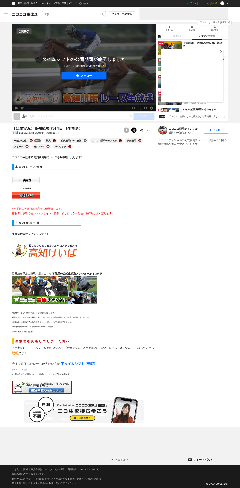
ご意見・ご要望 (20, 469)
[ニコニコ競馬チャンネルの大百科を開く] (120, 140)
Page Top (120, 459)
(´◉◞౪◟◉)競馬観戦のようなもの (199, 109)
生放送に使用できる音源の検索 (51, 479)
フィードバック (203, 459)
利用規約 (72, 469)
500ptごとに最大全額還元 (213, 22)
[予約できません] (126, 130)
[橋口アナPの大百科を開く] (48, 146)
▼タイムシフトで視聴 (78, 364)
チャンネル (45, 3)
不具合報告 (36, 469)
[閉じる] (229, 22)
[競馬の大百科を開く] (54, 140)
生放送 (34, 3)
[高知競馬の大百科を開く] (139, 140)
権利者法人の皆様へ (22, 478)
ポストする (133, 130)
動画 (20, 3)
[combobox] (74, 14)
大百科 (56, 3)
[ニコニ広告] (24, 116)
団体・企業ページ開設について (86, 479)
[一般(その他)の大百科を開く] (31, 140)
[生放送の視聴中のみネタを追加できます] (17, 116)
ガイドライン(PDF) (89, 469)
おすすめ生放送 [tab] (207, 36)
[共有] (141, 130)
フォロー (86, 75)
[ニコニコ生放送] (25, 14)
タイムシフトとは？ (20, 369)
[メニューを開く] (6, 14)
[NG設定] (159, 36)
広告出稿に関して (21, 483)
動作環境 (59, 469)
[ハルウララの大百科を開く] (69, 146)
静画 (26, 3)
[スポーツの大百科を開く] (27, 146)
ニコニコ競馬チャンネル (183, 128)
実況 (64, 3)
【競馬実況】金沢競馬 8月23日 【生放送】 (203, 44)
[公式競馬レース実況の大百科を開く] (85, 140)
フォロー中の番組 (121, 14)
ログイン (191, 3)
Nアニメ (72, 3)
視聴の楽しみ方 (20, 473)
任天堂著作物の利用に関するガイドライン (54, 483)
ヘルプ (48, 469)
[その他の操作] (149, 130)
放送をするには (39, 474)
